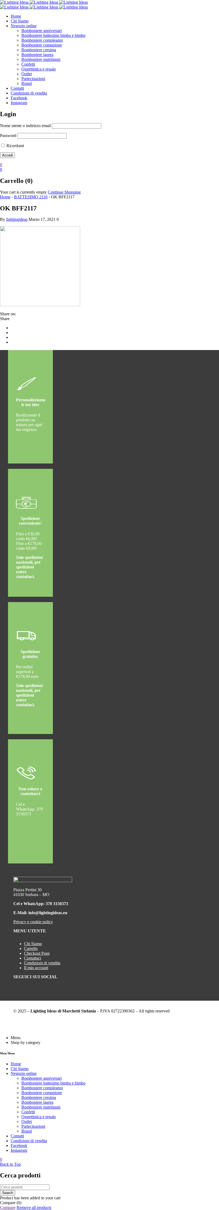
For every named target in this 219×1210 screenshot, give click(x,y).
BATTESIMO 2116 (31, 197)
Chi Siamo (33, 943)
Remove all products (34, 1207)
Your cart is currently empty (23, 192)
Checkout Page (37, 953)
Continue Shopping (64, 192)
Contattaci (32, 958)
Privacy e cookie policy (33, 922)
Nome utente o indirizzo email (25, 125)
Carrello (31, 948)
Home (5, 197)
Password (8, 135)
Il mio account (36, 967)
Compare (7, 1207)
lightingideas (17, 219)
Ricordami (14, 145)
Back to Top (10, 1164)
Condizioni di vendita (42, 963)
